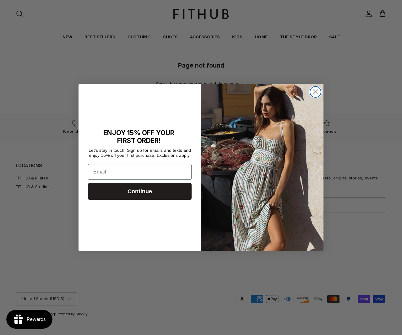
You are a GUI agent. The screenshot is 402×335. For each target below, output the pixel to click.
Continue (140, 191)
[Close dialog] (315, 91)
